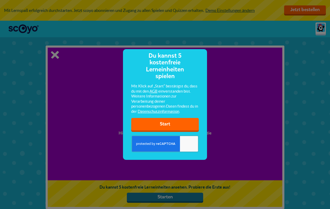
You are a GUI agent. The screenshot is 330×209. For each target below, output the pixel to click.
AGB (154, 91)
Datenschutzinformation (158, 111)
